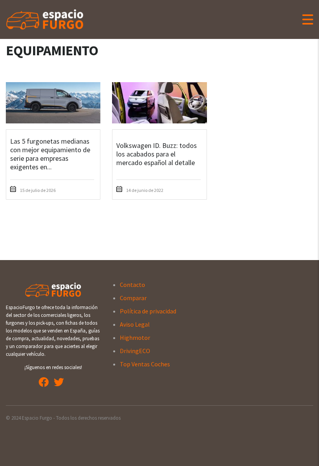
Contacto (132, 284)
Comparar (133, 298)
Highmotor (135, 337)
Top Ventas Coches (145, 364)
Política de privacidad (148, 311)
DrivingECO (135, 351)
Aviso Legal (135, 324)
